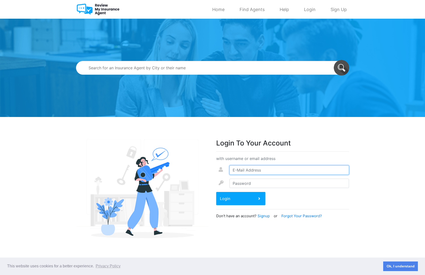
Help (284, 9)
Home (218, 9)
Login (310, 9)
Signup (264, 216)
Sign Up (339, 9)
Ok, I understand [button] (401, 266)
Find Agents (252, 9)
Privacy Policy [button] (108, 266)
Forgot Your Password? (301, 216)
